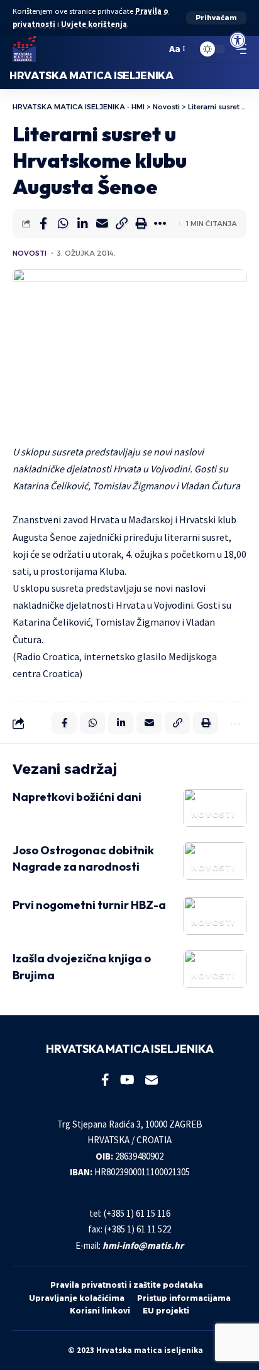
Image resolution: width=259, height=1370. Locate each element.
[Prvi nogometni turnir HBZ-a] (215, 916)
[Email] (102, 224)
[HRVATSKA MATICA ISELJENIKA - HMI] (24, 49)
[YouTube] (127, 1079)
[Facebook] (105, 1079)
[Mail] (151, 1079)
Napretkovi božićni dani (77, 797)
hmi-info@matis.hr (143, 1245)
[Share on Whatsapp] (63, 224)
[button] (216, 17)
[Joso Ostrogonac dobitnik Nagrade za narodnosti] (215, 861)
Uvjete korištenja (94, 24)
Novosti (30, 253)
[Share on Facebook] (43, 224)
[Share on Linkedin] (82, 224)
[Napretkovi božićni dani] (215, 808)
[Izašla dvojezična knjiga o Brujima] (215, 969)
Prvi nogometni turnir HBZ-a (89, 905)
